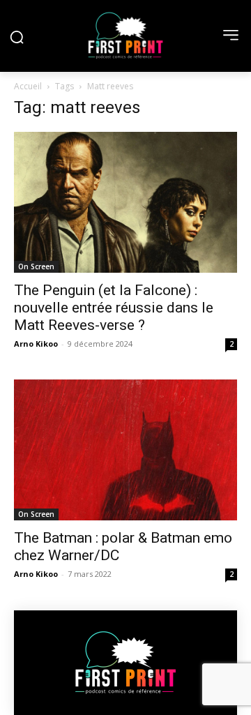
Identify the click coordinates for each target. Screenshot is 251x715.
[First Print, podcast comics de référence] (125, 35)
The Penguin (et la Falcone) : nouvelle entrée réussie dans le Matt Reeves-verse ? (113, 307)
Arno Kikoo (36, 343)
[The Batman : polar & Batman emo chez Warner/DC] (125, 449)
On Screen (36, 266)
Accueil (28, 86)
